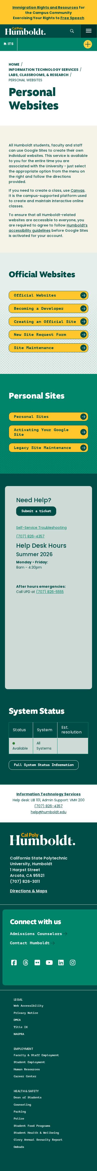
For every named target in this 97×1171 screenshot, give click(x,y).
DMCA (17, 1020)
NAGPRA (19, 1034)
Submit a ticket (36, 511)
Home (14, 65)
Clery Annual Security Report (38, 1139)
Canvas (78, 191)
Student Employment (29, 1062)
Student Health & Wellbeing (36, 1132)
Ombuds (19, 1147)
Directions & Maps (28, 891)
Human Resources (27, 1069)
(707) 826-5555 (50, 592)
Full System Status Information (44, 765)
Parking (20, 1111)
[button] (72, 31)
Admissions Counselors (36, 933)
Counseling (22, 1104)
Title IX (21, 1027)
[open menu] (88, 31)
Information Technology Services (43, 70)
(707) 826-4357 (30, 537)
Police (19, 1118)
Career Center (25, 1076)
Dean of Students (28, 1097)
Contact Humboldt (30, 943)
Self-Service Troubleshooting (41, 528)
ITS (10, 44)
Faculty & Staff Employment (36, 1055)
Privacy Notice (26, 1013)
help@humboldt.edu (48, 812)
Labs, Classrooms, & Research (38, 75)
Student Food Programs (32, 1125)
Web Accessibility (28, 1005)
